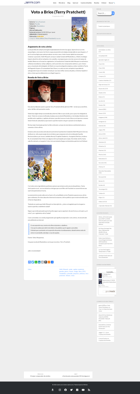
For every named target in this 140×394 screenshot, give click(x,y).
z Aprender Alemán (104, 205)
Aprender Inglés (103, 60)
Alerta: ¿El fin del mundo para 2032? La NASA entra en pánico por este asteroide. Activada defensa (105, 220)
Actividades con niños (105, 50)
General (101, 109)
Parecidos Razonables (105, 171)
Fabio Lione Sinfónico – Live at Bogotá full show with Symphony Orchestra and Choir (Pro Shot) (106, 241)
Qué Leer (75, 3)
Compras (101, 76)
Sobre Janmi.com (68, 384)
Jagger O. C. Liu (103, 332)
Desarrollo (102, 88)
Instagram (101, 121)
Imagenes (101, 117)
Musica (101, 154)
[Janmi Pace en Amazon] (52, 389)
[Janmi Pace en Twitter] (71, 389)
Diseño (100, 92)
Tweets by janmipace (104, 26)
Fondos (101, 105)
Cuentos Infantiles (104, 80)
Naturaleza (102, 158)
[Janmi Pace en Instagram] (59, 389)
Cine (100, 64)
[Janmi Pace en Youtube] (83, 389)
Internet (101, 125)
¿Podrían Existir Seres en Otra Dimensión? (105, 326)
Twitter (101, 193)
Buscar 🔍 (112, 3)
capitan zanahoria (78, 269)
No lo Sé (101, 162)
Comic (100, 72)
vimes (72, 275)
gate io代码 (102, 305)
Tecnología (102, 189)
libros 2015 (82, 271)
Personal (101, 177)
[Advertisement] (47, 256)
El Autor (104, 3)
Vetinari (68, 275)
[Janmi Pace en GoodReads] (77, 389)
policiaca (82, 273)
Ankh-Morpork (63, 269)
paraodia (69, 273)
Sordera (101, 185)
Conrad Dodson (103, 338)
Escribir (101, 101)
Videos (100, 201)
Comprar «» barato (45, 38)
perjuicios (76, 273)
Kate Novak (105, 275)
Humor (71, 271)
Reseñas (96, 3)
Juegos (100, 130)
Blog (68, 3)
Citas (100, 68)
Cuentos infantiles (86, 3)
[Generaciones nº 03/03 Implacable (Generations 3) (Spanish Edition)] (100, 282)
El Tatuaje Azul (106, 274)
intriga (76, 271)
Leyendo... (110, 272)
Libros (29, 269)
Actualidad (102, 55)
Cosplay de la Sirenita (104, 334)
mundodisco (62, 273)
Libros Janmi (102, 138)
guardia (61, 271)
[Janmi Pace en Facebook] (65, 389)
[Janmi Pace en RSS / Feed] (89, 389)
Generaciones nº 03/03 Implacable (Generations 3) (109, 282)
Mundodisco (41, 26)
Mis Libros (62, 3)
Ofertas (101, 167)
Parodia (37, 24)
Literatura (101, 142)
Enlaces (101, 97)
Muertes (101, 150)
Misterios (101, 146)
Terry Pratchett (40, 22)
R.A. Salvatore (102, 285)
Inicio (54, 3)
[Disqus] (58, 306)
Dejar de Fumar (103, 84)
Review (101, 181)
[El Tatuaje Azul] (100, 276)
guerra (66, 271)
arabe (70, 269)
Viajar (100, 197)
